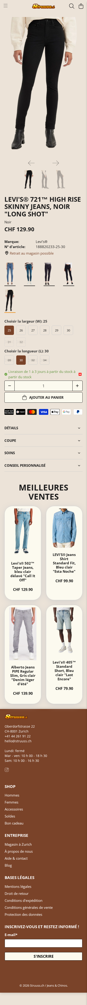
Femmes (11, 802)
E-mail (11, 934)
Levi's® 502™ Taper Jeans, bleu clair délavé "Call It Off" (22, 571)
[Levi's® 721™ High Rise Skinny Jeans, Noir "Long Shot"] (43, 86)
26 (21, 330)
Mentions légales (18, 886)
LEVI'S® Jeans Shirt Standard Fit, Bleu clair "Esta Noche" (64, 563)
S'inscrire (44, 956)
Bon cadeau (14, 823)
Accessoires (14, 809)
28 (44, 330)
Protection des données (23, 914)
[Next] (55, 163)
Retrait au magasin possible (32, 253)
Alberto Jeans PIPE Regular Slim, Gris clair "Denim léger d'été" (22, 675)
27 (33, 330)
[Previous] (31, 163)
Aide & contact (16, 858)
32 (21, 342)
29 (56, 330)
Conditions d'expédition (23, 900)
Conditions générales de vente (29, 907)
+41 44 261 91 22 (18, 736)
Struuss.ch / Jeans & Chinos (48, 986)
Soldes (10, 816)
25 (9, 330)
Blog (8, 865)
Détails (11, 428)
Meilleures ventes (43, 492)
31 (9, 342)
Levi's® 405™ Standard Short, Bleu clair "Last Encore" (64, 670)
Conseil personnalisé (24, 465)
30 (68, 330)
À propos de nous (19, 851)
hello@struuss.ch (18, 741)
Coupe (10, 440)
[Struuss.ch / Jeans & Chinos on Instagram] (7, 770)
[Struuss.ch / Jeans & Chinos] (43, 6)
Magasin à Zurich (18, 844)
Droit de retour (17, 893)
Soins (9, 452)
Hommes (12, 795)
